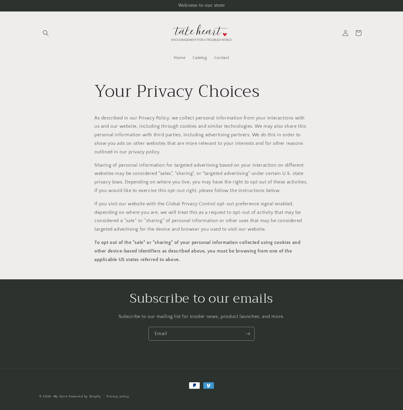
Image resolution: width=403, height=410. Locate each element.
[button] (45, 33)
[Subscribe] (247, 334)
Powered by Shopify (85, 396)
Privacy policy (118, 396)
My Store (60, 396)
